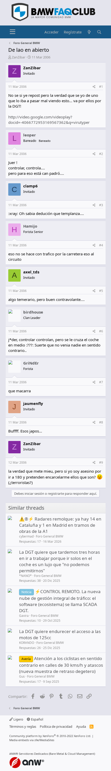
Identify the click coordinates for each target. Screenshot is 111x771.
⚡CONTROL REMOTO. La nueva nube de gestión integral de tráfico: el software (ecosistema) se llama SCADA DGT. (60, 600)
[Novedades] (89, 32)
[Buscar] (99, 32)
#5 (101, 291)
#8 (101, 422)
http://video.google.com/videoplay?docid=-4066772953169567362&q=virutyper (49, 119)
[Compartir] (94, 87)
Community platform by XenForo (50, 736)
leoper (29, 134)
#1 (101, 86)
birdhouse (33, 312)
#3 (101, 205)
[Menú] (13, 31)
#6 (101, 331)
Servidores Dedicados (33, 754)
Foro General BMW (49, 536)
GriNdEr (31, 363)
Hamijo (30, 226)
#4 (101, 245)
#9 (101, 462)
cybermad (26, 536)
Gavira (24, 615)
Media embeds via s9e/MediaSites (31, 740)
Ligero (18, 719)
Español (36, 719)
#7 (101, 382)
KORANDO (26, 642)
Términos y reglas (22, 726)
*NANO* (25, 576)
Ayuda (81, 726)
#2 (101, 154)
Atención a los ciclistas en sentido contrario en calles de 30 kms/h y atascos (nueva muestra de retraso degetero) (61, 664)
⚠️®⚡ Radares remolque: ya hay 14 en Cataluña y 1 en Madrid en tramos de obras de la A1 (60, 525)
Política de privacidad (56, 726)
